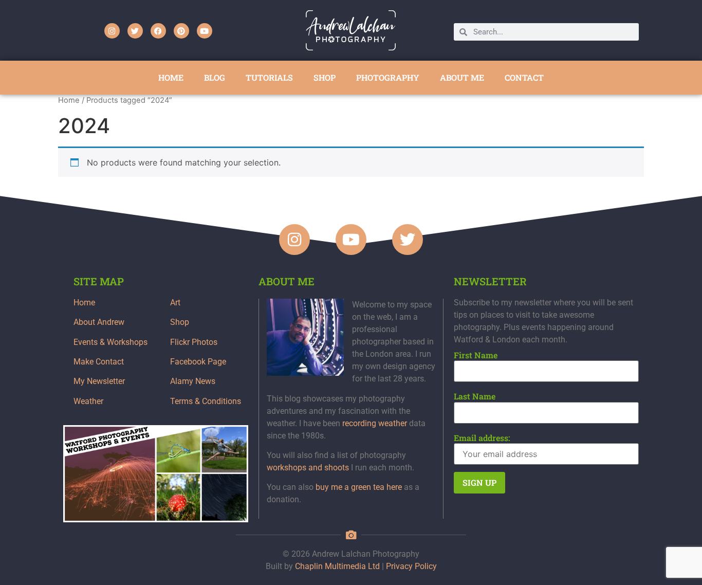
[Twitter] (135, 31)
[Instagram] (112, 31)
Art (175, 302)
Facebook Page (198, 362)
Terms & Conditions (205, 401)
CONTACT (524, 77)
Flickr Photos (193, 342)
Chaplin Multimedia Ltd (337, 566)
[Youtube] (204, 31)
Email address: (482, 438)
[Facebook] (158, 31)
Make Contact (98, 362)
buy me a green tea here (359, 487)
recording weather (374, 423)
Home (69, 100)
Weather (88, 401)
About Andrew (98, 322)
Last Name (474, 396)
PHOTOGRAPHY (387, 77)
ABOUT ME (462, 77)
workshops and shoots (308, 467)
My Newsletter (99, 381)
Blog (214, 77)
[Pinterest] (181, 31)
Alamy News (192, 381)
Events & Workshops (110, 342)
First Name (475, 355)
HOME (170, 77)
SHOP (324, 77)
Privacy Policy (411, 566)
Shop (179, 322)
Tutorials (269, 77)
